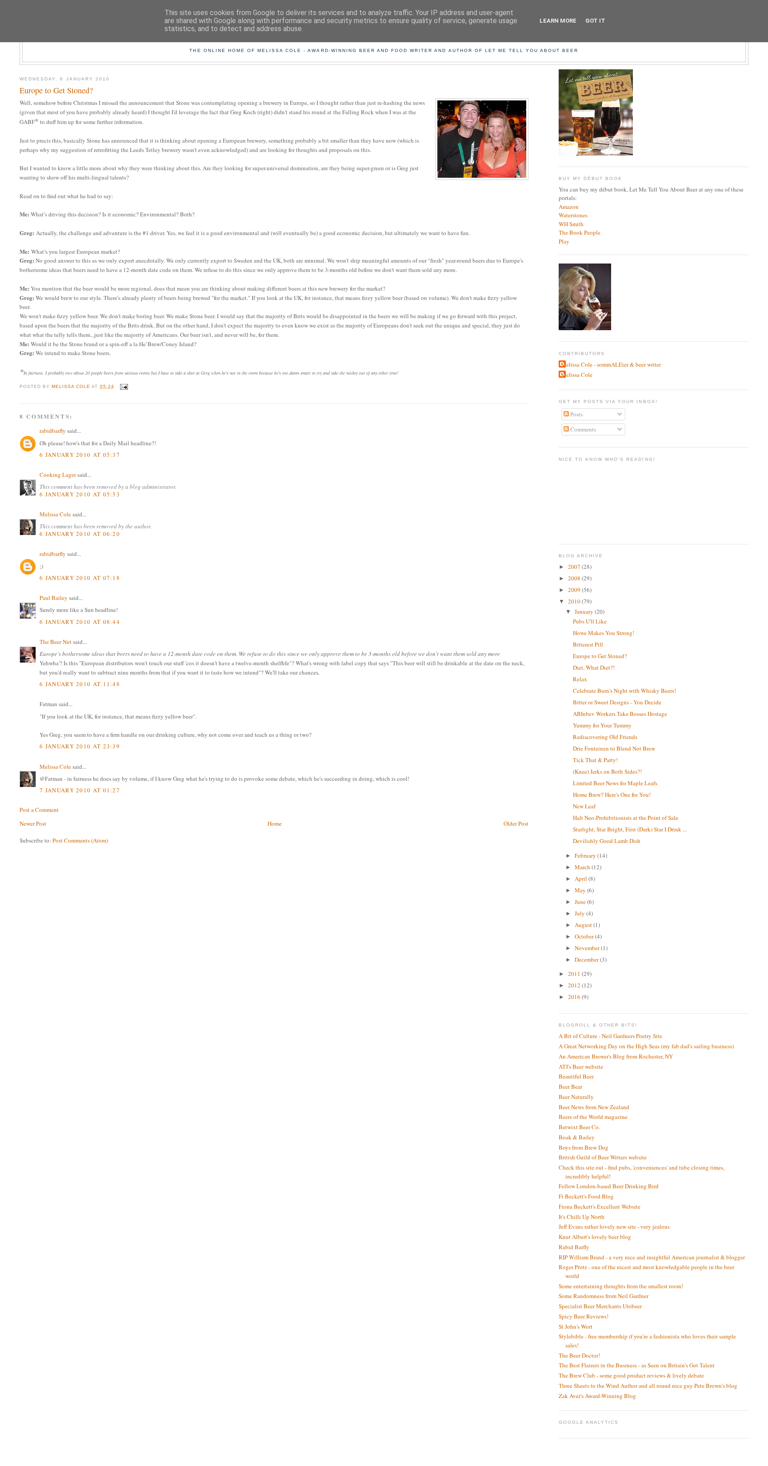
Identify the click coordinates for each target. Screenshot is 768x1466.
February (586, 855)
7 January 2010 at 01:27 (80, 790)
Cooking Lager (58, 475)
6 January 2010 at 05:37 (80, 455)
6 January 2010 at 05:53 (80, 494)
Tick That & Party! (595, 760)
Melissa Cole (55, 514)
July (580, 913)
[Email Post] (124, 386)
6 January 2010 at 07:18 (80, 578)
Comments (582, 429)
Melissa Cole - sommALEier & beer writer (611, 364)
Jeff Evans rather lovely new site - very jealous (614, 1226)
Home (275, 823)
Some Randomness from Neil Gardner (603, 1296)
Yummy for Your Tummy (602, 725)
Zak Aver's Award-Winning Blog (597, 1396)
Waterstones (573, 215)
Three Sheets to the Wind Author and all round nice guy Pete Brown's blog (648, 1386)
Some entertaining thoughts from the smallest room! (621, 1286)
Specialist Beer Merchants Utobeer (600, 1306)
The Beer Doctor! (579, 1355)
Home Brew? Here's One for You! (612, 795)
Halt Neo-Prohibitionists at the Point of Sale (625, 818)
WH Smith (571, 224)
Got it (595, 20)
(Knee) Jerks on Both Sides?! (607, 771)
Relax (580, 679)
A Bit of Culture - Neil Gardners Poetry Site (610, 1036)
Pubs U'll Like (590, 621)
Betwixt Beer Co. (579, 1127)
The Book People (579, 232)
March (583, 867)
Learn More (558, 20)
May (581, 890)
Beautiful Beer (576, 1076)
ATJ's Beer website (581, 1067)
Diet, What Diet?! (594, 667)
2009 (575, 590)
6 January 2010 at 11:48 (80, 684)
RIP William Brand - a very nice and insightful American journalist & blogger (652, 1257)
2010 (575, 601)
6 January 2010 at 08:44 (80, 622)
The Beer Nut (56, 642)
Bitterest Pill (588, 644)
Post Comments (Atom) (80, 840)
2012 (575, 985)
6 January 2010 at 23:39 (80, 746)
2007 (575, 567)
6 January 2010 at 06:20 (80, 534)
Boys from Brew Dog (583, 1147)
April (581, 879)
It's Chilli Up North (581, 1217)
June (581, 902)
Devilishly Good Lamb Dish (606, 841)
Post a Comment (39, 810)
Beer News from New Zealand (594, 1107)
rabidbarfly (53, 431)
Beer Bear (570, 1087)
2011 (575, 974)
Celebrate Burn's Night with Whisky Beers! (624, 691)
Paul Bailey (54, 598)
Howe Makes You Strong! (603, 633)
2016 (575, 997)
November (588, 948)
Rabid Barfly (574, 1247)
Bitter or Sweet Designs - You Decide (617, 702)
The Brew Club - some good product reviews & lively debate (631, 1375)
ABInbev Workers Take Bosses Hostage (620, 714)
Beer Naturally (576, 1097)
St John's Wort (575, 1326)
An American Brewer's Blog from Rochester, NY (616, 1056)
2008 (575, 578)
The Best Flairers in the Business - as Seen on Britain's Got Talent (637, 1365)
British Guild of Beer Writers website (603, 1157)
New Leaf (584, 806)
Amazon (569, 207)
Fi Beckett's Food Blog (586, 1196)
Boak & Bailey (577, 1137)
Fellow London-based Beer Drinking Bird (609, 1186)
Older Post (516, 823)
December (587, 959)
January (585, 611)
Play (564, 241)
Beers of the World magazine (593, 1117)
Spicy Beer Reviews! (583, 1316)
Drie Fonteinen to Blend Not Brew (614, 748)
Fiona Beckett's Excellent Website (599, 1206)
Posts (576, 414)
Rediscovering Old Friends (605, 737)
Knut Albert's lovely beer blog (595, 1237)
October (585, 936)
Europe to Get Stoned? (600, 656)
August (584, 925)
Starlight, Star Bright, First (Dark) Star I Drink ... (630, 829)
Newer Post (33, 823)
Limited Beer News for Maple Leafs (615, 783)
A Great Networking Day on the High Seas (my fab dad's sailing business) (646, 1046)
